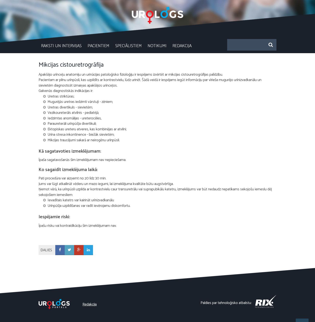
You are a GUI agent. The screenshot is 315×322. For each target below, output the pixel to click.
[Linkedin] (88, 250)
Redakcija (182, 46)
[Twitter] (69, 250)
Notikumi (157, 46)
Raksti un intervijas (61, 46)
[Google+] (79, 250)
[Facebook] (60, 250)
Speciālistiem (128, 46)
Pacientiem (98, 46)
